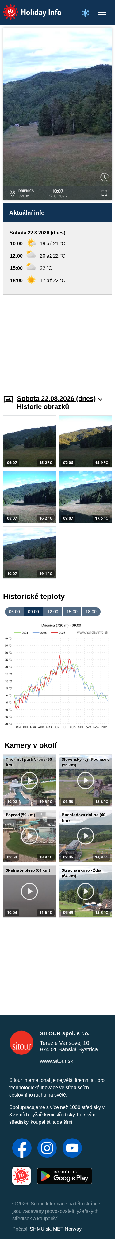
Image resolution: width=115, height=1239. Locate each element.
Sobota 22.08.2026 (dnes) (56, 398)
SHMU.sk (40, 1229)
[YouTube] (72, 1148)
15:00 (72, 611)
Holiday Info (26, 8)
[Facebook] (22, 1148)
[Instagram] (47, 1148)
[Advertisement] (57, 341)
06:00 (14, 611)
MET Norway (67, 1229)
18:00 (91, 611)
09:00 (33, 611)
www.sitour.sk (56, 1061)
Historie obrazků (43, 406)
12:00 (52, 611)
